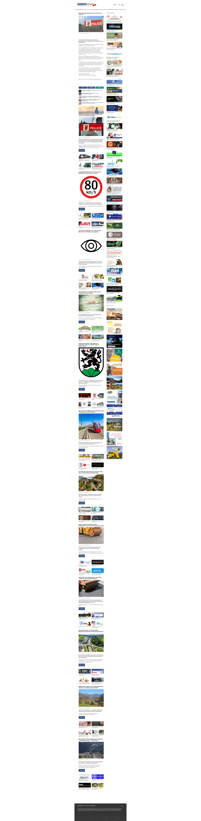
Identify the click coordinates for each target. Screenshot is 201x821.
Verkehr (100, 9)
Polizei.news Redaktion (85, 33)
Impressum (80, 805)
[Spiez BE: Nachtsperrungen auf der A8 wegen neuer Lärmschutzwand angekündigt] (91, 482)
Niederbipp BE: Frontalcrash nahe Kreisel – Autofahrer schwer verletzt (90, 292)
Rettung (113, 9)
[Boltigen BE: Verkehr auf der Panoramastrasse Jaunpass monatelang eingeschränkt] (91, 698)
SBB (102, 9)
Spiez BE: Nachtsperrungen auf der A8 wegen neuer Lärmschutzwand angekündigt (91, 472)
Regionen (79, 9)
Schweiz (76, 9)
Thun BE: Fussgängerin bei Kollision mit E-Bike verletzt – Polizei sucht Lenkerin (90, 231)
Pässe (104, 9)
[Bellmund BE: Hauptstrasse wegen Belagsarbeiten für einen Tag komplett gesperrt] (91, 535)
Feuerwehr (110, 9)
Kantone (83, 9)
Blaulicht (120, 9)
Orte (88, 9)
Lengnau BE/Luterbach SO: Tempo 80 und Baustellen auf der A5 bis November (90, 172)
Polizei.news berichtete (95, 50)
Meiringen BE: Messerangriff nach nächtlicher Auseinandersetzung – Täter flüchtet (91, 739)
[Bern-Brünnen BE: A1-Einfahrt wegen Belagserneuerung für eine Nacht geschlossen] (91, 642)
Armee (116, 9)
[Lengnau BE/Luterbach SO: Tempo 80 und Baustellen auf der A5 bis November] (91, 187)
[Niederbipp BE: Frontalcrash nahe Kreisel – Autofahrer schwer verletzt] (91, 303)
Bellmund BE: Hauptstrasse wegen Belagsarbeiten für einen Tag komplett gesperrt (91, 525)
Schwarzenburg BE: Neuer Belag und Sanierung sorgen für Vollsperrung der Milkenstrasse (89, 345)
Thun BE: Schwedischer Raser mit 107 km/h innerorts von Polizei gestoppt (90, 115)
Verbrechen (97, 9)
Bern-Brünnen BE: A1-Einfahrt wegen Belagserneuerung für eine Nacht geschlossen (91, 631)
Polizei (107, 9)
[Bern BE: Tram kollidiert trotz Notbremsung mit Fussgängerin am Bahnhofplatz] (91, 426)
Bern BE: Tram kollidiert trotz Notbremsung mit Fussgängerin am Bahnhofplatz (91, 411)
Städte (86, 9)
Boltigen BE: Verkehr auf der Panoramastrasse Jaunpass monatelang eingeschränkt (91, 687)
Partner (124, 9)
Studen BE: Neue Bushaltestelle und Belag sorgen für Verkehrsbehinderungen (90, 578)
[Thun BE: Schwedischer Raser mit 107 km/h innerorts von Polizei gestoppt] (91, 126)
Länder (90, 9)
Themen (93, 9)
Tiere (118, 9)
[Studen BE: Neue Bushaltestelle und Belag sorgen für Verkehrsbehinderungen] (91, 588)
